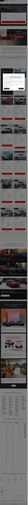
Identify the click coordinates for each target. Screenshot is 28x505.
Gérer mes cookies (6, 88)
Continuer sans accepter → (21, 74)
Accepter (21, 88)
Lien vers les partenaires (6, 86)
